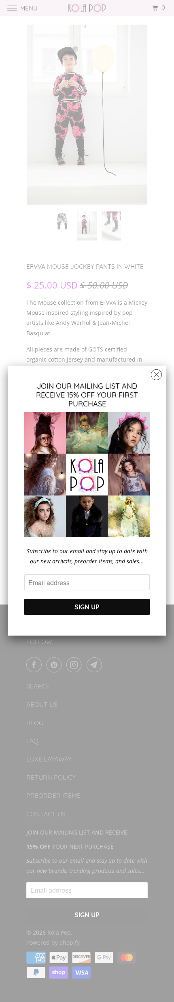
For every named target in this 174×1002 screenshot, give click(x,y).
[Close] (156, 372)
